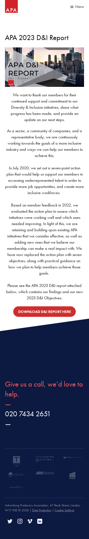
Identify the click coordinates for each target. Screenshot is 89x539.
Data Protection (41, 510)
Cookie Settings (64, 510)
